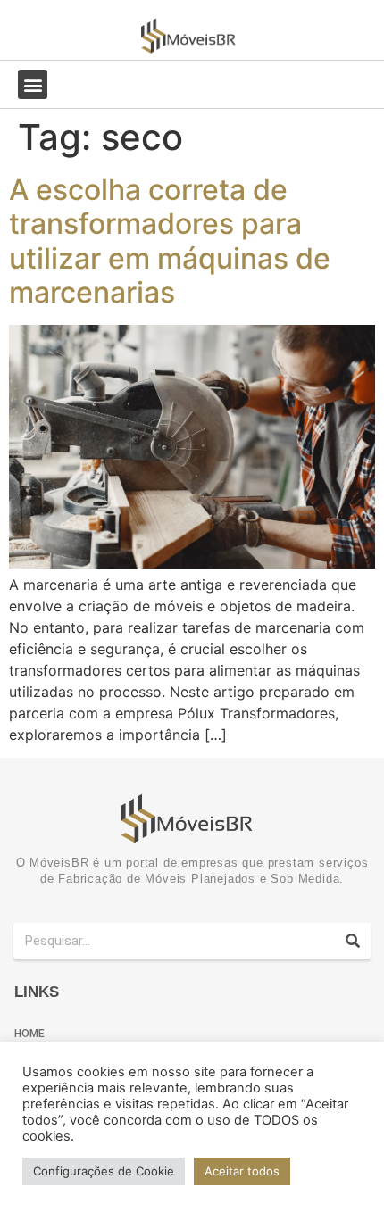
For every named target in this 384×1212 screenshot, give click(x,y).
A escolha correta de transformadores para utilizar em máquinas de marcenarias (169, 241)
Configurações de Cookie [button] (103, 1171)
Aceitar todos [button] (242, 1171)
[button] (32, 84)
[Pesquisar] (353, 941)
